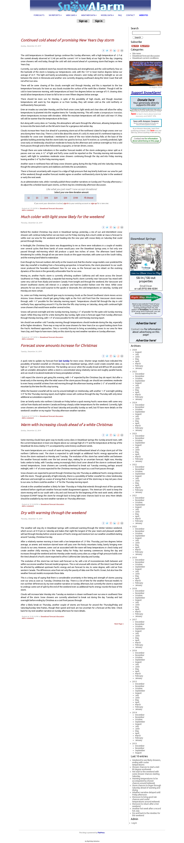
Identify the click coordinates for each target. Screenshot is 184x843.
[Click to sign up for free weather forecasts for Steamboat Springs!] (145, 73)
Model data (106, 15)
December (139, 374)
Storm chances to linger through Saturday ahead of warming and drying (146, 787)
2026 (134, 350)
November (139, 376)
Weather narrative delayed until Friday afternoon (146, 793)
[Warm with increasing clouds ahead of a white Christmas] (122, 435)
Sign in (98, 20)
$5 (37, 198)
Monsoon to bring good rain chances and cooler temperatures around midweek (146, 799)
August (138, 352)
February (139, 366)
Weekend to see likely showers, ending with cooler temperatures (146, 762)
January (138, 368)
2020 (134, 526)
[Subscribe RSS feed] (136, 46)
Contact (130, 15)
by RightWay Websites (92, 841)
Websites (143, 15)
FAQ (120, 15)
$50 (65, 198)
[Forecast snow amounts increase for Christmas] (122, 356)
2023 (134, 433)
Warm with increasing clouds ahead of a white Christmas (66, 425)
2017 (134, 619)
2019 (134, 557)
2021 (134, 495)
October (139, 378)
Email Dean (146, 285)
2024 (134, 402)
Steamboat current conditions (145, 58)
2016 (134, 650)
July (137, 354)
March (138, 363)
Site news (136, 53)
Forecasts (39, 15)
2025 (134, 371)
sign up (94, 203)
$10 (46, 198)
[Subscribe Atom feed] (145, 46)
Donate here (146, 102)
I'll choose (88, 198)
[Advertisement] (72, 30)
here (133, 113)
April (137, 361)
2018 (134, 588)
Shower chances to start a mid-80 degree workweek (146, 768)
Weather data (88, 15)
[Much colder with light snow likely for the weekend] (122, 227)
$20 (55, 198)
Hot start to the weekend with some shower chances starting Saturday (146, 773)
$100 (75, 198)
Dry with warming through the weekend (53, 513)
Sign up (83, 20)
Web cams (70, 15)
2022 (134, 464)
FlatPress (101, 832)
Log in (134, 823)
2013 (134, 743)
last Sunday (64, 361)
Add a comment (28, 210)
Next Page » (119, 624)
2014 (134, 712)
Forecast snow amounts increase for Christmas (59, 345)
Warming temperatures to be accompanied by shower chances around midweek (145, 780)
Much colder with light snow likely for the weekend (62, 217)
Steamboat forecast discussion (51, 208)
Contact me (139, 138)
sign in (65, 203)
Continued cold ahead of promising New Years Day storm (67, 40)
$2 (29, 198)
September (140, 381)
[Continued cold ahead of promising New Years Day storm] (122, 50)
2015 (134, 681)
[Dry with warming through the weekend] (122, 523)
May (137, 359)
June (137, 357)
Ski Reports (54, 15)
